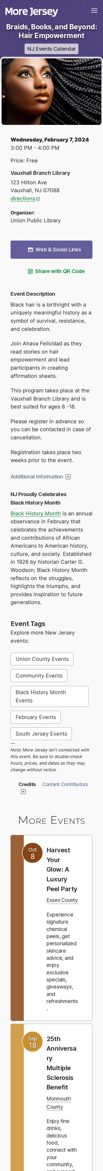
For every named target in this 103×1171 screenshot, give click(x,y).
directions (23, 198)
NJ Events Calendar (51, 49)
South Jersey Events (41, 734)
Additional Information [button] (37, 476)
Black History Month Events (41, 696)
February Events (36, 717)
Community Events (39, 675)
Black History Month (36, 513)
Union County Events (42, 659)
